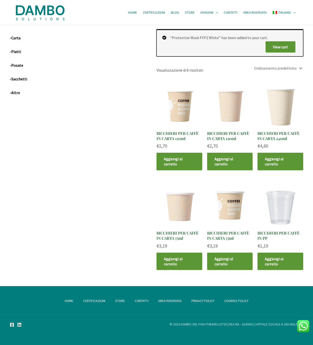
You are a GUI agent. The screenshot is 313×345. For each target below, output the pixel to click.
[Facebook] (12, 325)
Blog (175, 12)
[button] (215, 12)
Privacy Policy (202, 301)
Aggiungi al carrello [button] (173, 161)
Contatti (230, 12)
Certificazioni (154, 12)
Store (190, 12)
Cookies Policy (236, 301)
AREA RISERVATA (255, 12)
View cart (280, 46)
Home (132, 12)
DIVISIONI (207, 12)
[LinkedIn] (19, 325)
